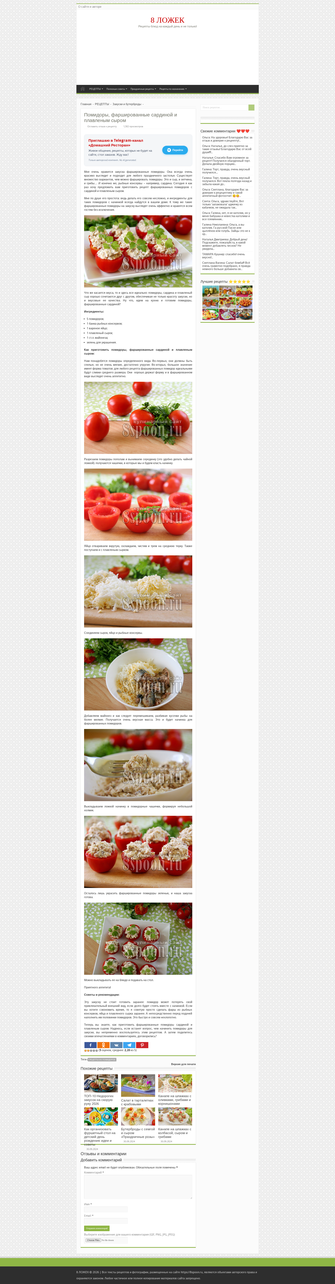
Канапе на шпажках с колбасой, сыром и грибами (174, 1133)
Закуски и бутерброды (127, 104)
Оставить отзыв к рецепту (102, 126)
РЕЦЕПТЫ (95, 89)
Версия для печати (183, 1064)
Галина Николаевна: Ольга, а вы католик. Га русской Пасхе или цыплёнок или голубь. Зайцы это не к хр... (226, 229)
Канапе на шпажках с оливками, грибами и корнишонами (174, 1100)
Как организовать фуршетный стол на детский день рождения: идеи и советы (100, 1136)
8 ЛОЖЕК (167, 20)
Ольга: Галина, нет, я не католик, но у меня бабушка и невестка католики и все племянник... (226, 216)
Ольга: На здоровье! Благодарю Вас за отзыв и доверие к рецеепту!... (227, 139)
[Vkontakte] (116, 1045)
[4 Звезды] (93, 1050)
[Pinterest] (142, 1045)
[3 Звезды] (91, 1050)
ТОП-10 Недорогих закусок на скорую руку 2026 (99, 1100)
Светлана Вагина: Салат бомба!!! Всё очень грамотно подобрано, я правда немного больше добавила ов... (226, 266)
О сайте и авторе (89, 6)
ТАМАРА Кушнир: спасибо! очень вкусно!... (223, 256)
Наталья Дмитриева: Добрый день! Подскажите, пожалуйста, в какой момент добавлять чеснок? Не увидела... (224, 244)
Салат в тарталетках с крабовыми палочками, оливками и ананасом (138, 1106)
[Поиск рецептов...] (251, 108)
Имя (88, 1204)
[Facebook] (90, 1045)
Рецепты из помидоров (102, 1060)
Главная (82, 88)
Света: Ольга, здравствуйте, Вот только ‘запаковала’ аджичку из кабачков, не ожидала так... (223, 204)
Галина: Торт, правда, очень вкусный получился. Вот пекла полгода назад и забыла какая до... (227, 181)
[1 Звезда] (85, 1050)
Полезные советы (115, 89)
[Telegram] (129, 1045)
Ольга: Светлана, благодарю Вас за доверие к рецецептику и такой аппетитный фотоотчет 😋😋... (225, 192)
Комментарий (94, 1172)
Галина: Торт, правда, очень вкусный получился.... (226, 171)
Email (89, 1215)
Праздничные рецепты (142, 89)
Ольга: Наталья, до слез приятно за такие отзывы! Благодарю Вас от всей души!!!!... (226, 149)
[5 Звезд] (96, 1050)
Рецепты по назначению (171, 89)
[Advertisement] (167, 55)
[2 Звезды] (88, 1050)
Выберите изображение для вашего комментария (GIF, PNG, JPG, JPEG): (129, 1234)
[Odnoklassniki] (103, 1045)
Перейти (177, 150)
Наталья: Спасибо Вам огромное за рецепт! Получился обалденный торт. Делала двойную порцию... (226, 161)
